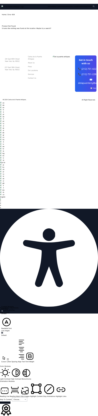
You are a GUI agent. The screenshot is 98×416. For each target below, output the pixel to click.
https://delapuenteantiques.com (12, 76)
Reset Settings (5, 403)
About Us (55, 6)
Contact (90, 6)
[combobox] (2, 155)
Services (84, 6)
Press (69, 6)
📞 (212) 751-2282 (88, 74)
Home (50, 6)
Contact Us (32, 78)
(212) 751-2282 (30, 2)
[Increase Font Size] (2, 311)
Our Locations (76, 6)
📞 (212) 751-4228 (88, 68)
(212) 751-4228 (14, 2)
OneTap (12, 310)
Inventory (62, 6)
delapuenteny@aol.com (12, 79)
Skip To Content (6, 399)
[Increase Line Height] (2, 333)
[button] (6, 323)
